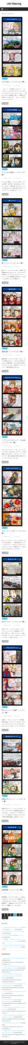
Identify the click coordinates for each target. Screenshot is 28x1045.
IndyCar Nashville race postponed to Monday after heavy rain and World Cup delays (12, 976)
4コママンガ (4, 78)
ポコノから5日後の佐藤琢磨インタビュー (14, 935)
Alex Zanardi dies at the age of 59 (12, 1023)
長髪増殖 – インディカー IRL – (13, 889)
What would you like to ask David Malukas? (15, 958)
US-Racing (14, 3)
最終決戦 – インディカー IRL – (13, 351)
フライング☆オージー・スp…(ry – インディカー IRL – (13, 441)
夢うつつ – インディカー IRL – (13, 263)
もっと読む (5, 103)
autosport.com (6, 954)
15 (3, 917)
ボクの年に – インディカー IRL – (13, 81)
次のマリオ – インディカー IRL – (13, 621)
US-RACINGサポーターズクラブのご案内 (14, 931)
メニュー (6, 9)
